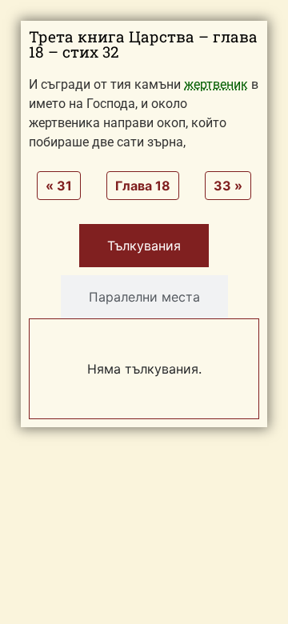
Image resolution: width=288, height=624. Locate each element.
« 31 (59, 186)
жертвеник (216, 84)
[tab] (144, 245)
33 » (228, 186)
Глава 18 (142, 186)
